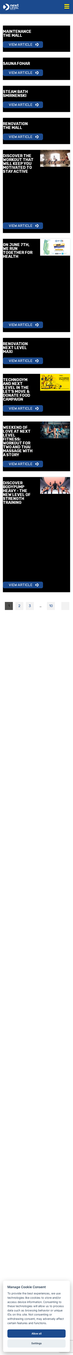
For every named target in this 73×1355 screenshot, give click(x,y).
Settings (36, 1343)
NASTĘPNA (65, 606)
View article (20, 44)
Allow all (36, 1333)
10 (51, 606)
